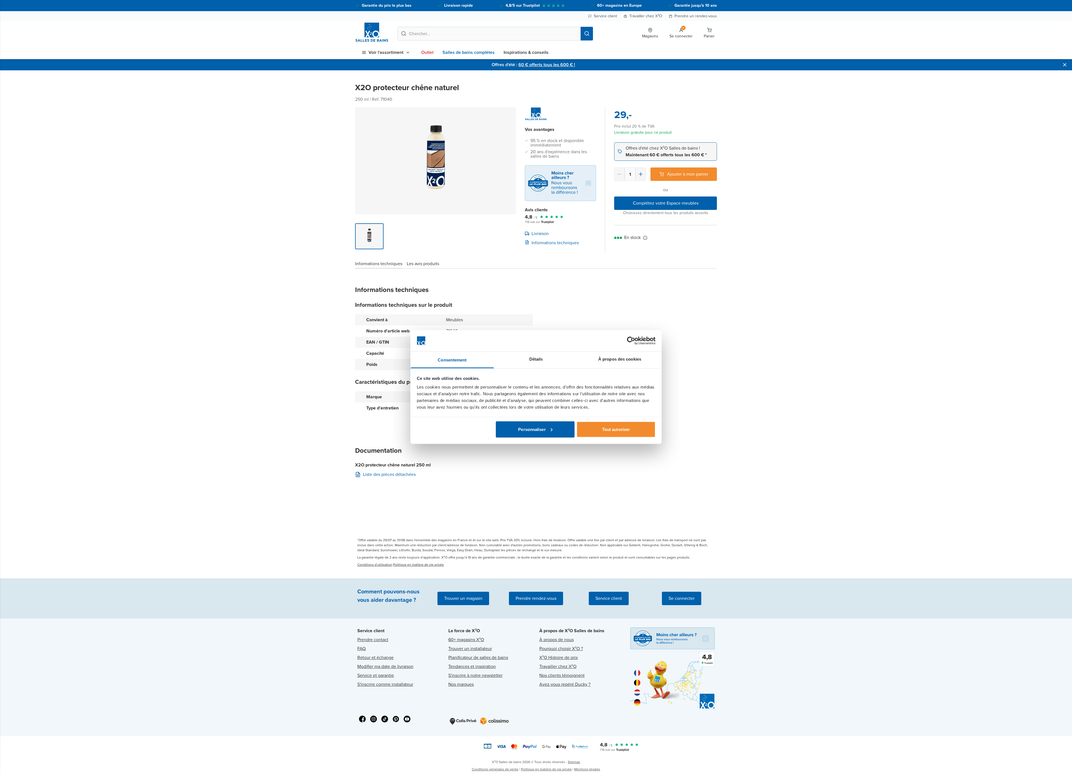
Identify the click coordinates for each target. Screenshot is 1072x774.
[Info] (645, 238)
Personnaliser (531, 429)
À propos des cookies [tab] (619, 359)
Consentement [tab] (452, 360)
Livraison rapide (458, 5)
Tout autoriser (616, 429)
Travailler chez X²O (645, 16)
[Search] (587, 33)
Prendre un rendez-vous (695, 16)
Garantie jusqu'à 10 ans (695, 5)
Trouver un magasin (463, 598)
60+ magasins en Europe (619, 5)
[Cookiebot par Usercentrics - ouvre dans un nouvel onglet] (631, 341)
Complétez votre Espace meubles (665, 203)
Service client (605, 16)
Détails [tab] (536, 359)
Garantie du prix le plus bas (386, 5)
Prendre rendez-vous (536, 598)
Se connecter (682, 598)
